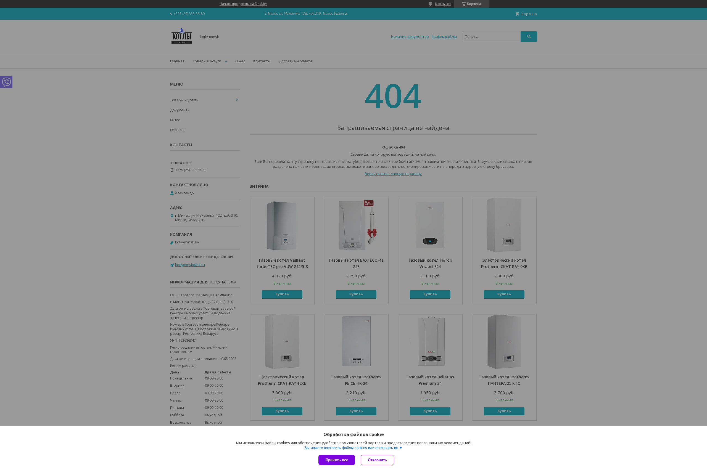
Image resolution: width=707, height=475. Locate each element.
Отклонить (377, 460)
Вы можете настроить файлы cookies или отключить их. (351, 448)
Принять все (337, 460)
